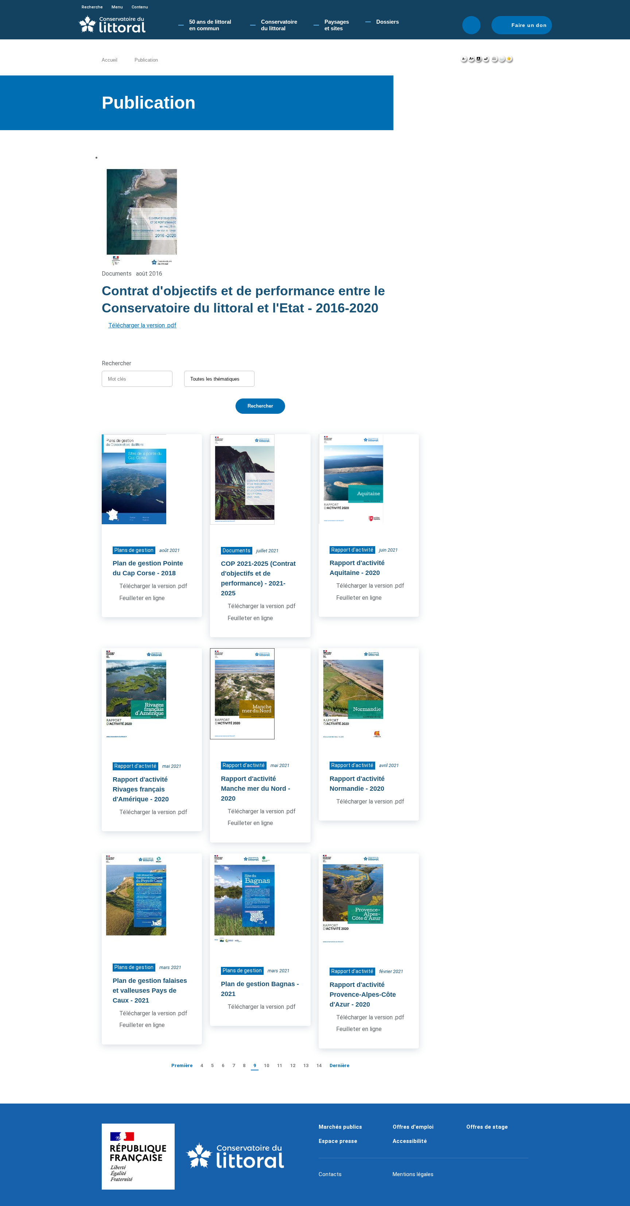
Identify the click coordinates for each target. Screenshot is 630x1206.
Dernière (339, 1065)
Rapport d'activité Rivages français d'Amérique (140, 789)
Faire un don (529, 25)
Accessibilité (410, 1141)
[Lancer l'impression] (494, 60)
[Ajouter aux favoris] (509, 60)
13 (305, 1065)
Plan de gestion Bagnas (258, 984)
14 (319, 1065)
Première (181, 1065)
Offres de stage (487, 1127)
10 (266, 1065)
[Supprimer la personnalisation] (485, 60)
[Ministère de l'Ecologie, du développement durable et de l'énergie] (138, 1157)
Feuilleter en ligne (142, 598)
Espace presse (338, 1141)
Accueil (109, 60)
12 (292, 1065)
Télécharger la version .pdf (142, 325)
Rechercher (471, 25)
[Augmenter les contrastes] (478, 60)
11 (279, 1065)
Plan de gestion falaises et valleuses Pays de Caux (150, 990)
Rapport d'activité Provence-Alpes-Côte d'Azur (363, 994)
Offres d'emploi (413, 1127)
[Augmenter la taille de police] (471, 60)
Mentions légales (413, 1174)
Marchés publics (340, 1127)
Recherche (92, 7)
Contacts (330, 1174)
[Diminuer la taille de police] (464, 60)
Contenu (140, 7)
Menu (117, 7)
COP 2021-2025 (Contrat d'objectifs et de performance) (258, 573)
